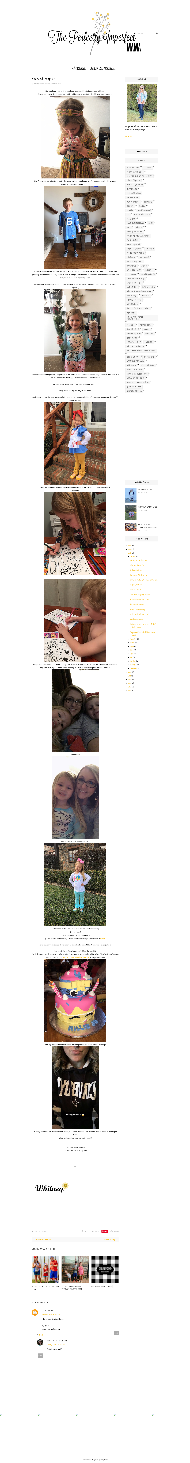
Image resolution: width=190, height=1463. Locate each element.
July (131, 657)
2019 (129, 676)
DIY (128, 214)
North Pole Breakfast (138, 308)
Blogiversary (134, 193)
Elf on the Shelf (142, 214)
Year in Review (134, 386)
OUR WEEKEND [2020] (102, 1286)
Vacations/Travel (135, 361)
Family (139, 227)
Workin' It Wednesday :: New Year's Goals (144, 580)
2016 (129, 549)
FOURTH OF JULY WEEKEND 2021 (45, 1287)
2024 (129, 690)
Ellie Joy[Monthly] (135, 223)
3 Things (147, 167)
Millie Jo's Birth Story (137, 565)
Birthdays (132, 189)
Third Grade (133, 356)
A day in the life (135, 172)
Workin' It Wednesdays (138, 382)
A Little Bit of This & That (139, 176)
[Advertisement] (141, 437)
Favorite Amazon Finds (138, 236)
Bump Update (133, 201)
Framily (150, 248)
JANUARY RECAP (145, 489)
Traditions (149, 356)
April (132, 646)
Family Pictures (135, 231)
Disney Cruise (144, 210)
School (147, 329)
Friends (131, 257)
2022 (129, 687)
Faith (150, 223)
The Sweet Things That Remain (141, 350)
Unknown (48, 1310)
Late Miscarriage (102, 69)
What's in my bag (135, 369)
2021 (129, 683)
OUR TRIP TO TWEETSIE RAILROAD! (147, 526)
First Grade (133, 244)
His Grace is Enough (136, 604)
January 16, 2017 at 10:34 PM (50, 1314)
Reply (116, 1333)
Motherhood (132, 304)
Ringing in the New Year (138, 560)
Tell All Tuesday (135, 346)
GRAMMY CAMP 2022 (147, 507)
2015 (129, 545)
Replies (41, 1335)
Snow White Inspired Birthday (140, 594)
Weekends (43, 1231)
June (131, 654)
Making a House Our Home (139, 291)
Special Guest (133, 342)
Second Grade (134, 333)
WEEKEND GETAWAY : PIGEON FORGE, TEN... (72, 1287)
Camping (148, 201)
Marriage (78, 69)
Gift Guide (144, 257)
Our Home (131, 312)
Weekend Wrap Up (136, 570)
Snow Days (132, 337)
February (133, 639)
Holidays (150, 270)
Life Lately (132, 287)
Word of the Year (135, 378)
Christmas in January (137, 619)
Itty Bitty (131, 274)
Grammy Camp (133, 270)
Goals (144, 265)
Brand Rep (132, 197)
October (132, 661)
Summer (149, 342)
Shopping (149, 333)
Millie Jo (145, 295)
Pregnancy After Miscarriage (135, 318)
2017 (129, 553)
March (132, 642)
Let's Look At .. (134, 283)
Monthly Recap (134, 300)
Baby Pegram (133, 180)
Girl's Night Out (134, 261)
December (133, 668)
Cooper (130, 206)
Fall (129, 227)
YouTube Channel (134, 391)
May (131, 650)
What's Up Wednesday (137, 374)
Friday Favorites (135, 253)
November (133, 665)
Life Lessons (148, 287)
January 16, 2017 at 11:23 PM (55, 1344)
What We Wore (147, 365)
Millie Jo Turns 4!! (135, 590)
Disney (130, 210)
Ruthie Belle (133, 329)
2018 (129, 672)
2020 (129, 679)
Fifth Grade (132, 240)
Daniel (142, 206)
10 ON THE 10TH (133, 167)
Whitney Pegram (38, 84)
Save (105, 1231)
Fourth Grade (134, 248)
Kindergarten (148, 274)
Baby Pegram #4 (135, 184)
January (132, 557)
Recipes (131, 325)
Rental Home (145, 325)
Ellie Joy (131, 218)
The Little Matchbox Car (138, 575)
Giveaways (131, 265)
